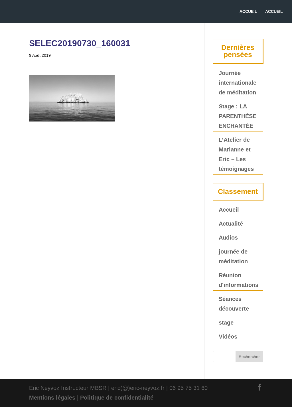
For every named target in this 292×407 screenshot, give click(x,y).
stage (226, 322)
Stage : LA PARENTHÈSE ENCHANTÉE (237, 116)
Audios (228, 237)
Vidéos (228, 336)
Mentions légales (52, 397)
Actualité (231, 223)
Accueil (229, 209)
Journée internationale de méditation (237, 83)
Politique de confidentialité (116, 397)
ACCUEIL (248, 11)
